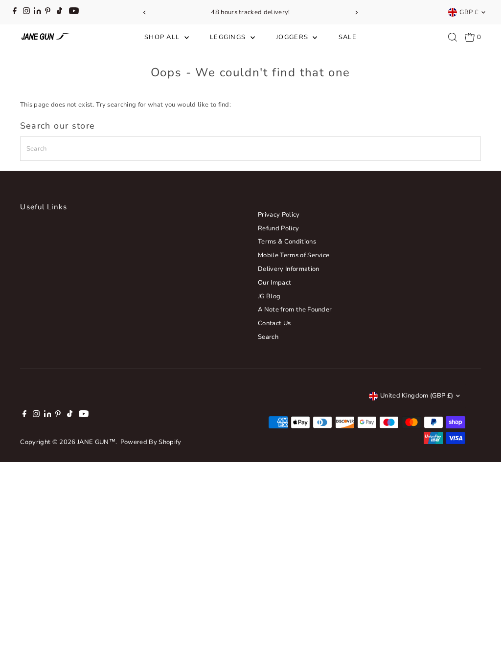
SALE (348, 37)
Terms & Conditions (287, 241)
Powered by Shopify (151, 442)
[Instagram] (26, 12)
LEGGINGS (229, 37)
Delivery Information (288, 269)
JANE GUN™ (96, 442)
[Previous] (145, 12)
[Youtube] (74, 12)
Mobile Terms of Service (293, 255)
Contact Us (274, 323)
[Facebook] (14, 12)
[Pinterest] (48, 12)
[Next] (356, 12)
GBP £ (468, 12)
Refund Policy (278, 228)
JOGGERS (293, 37)
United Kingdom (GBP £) (416, 395)
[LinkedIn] (38, 12)
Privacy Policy (279, 214)
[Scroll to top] (481, 641)
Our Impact (274, 282)
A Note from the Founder (295, 309)
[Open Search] (452, 37)
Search (268, 337)
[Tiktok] (59, 12)
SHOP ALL (163, 37)
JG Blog (269, 296)
